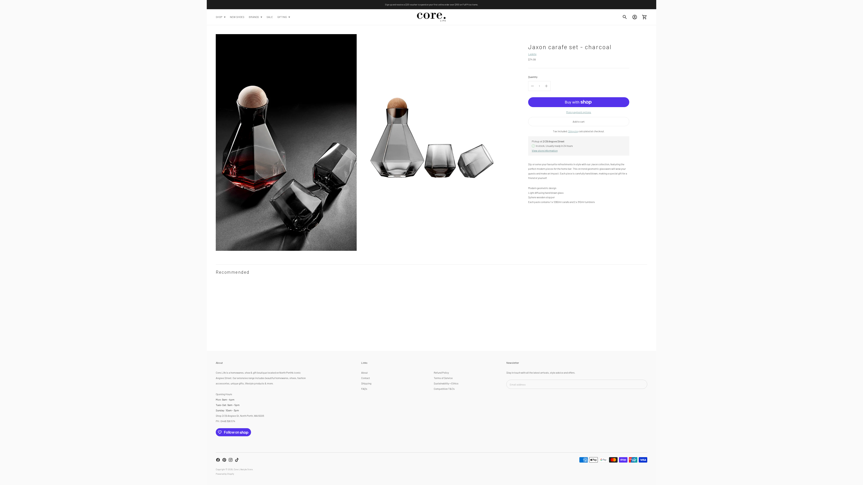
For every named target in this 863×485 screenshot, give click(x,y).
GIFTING (282, 16)
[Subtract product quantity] (532, 86)
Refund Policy (441, 372)
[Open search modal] (625, 17)
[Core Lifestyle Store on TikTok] (237, 460)
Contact (365, 377)
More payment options (578, 112)
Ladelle (532, 53)
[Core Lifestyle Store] (431, 17)
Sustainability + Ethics (446, 383)
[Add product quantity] (546, 86)
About (364, 372)
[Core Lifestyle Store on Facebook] (218, 460)
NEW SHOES (237, 16)
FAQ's (364, 388)
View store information (545, 150)
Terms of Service (443, 377)
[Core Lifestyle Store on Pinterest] (224, 460)
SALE (270, 16)
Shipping (573, 131)
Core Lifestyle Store (243, 469)
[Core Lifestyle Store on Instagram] (230, 460)
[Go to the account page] (635, 17)
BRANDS (254, 16)
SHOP (219, 16)
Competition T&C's (444, 388)
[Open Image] (286, 142)
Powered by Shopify (225, 473)
